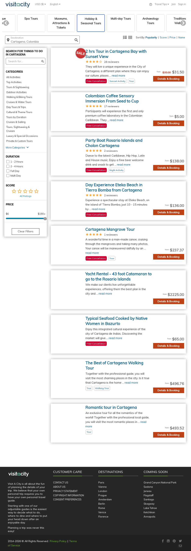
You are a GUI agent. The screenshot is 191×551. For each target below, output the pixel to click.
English (54, 4)
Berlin (101, 503)
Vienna (102, 486)
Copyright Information (68, 495)
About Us (59, 486)
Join (173, 4)
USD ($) (39, 4)
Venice (102, 512)
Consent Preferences (67, 499)
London (102, 491)
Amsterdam (105, 499)
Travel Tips (161, 4)
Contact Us (60, 482)
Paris (101, 482)
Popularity (151, 37)
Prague (102, 495)
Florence (103, 516)
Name (181, 37)
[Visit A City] (18, 474)
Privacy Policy (58, 541)
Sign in (182, 4)
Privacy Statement (65, 491)
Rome (101, 507)
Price (173, 37)
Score (163, 37)
